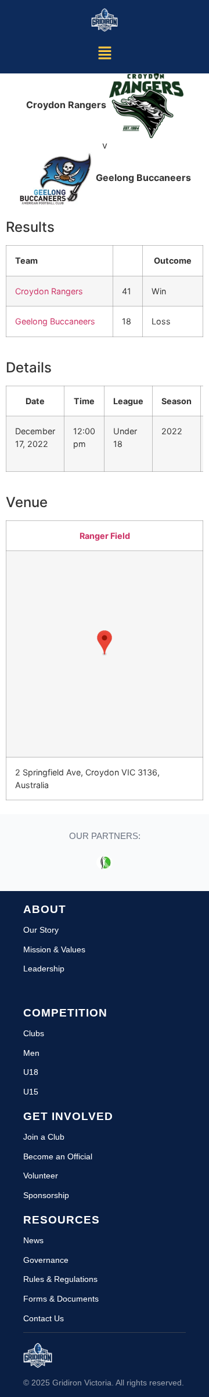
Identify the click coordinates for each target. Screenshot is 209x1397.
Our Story (41, 929)
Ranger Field (105, 536)
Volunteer (40, 1175)
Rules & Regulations (60, 1279)
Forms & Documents (61, 1298)
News (33, 1240)
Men (31, 1053)
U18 (30, 1072)
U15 (30, 1091)
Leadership (43, 968)
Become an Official (57, 1156)
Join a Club (43, 1136)
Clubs (33, 1033)
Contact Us (43, 1318)
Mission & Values (54, 949)
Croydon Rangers (49, 291)
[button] (104, 53)
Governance (46, 1260)
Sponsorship (46, 1195)
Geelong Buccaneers (55, 321)
